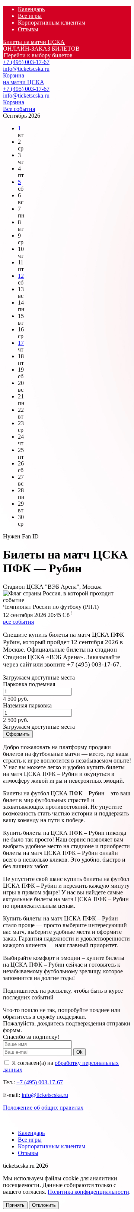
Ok (79, 1052)
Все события (19, 109)
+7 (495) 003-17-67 (26, 62)
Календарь (31, 9)
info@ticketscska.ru (26, 69)
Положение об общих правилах (43, 1107)
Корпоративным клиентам (51, 22)
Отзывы (28, 29)
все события (18, 621)
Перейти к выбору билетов (38, 55)
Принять (15, 1205)
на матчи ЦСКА (23, 82)
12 (21, 276)
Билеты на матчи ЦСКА (34, 42)
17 (21, 343)
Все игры (30, 16)
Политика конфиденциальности (88, 1192)
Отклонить (44, 1205)
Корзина (13, 75)
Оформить (18, 734)
